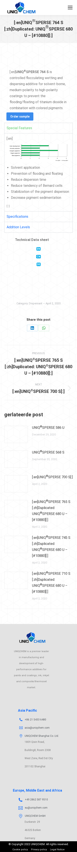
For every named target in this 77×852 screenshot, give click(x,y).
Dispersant (35, 303)
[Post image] (16, 434)
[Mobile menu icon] (70, 7)
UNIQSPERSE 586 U (48, 427)
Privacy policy (39, 849)
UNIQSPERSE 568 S (48, 452)
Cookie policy (20, 849)
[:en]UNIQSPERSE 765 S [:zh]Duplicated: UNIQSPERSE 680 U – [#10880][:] (51, 510)
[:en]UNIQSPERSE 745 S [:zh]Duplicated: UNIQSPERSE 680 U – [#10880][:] (51, 546)
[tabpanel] (38, 172)
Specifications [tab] (17, 217)
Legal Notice (57, 849)
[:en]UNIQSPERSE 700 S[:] (52, 477)
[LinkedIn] (32, 328)
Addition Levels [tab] (18, 227)
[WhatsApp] (43, 328)
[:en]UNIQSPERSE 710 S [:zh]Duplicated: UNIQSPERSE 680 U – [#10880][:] (51, 582)
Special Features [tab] (19, 128)
